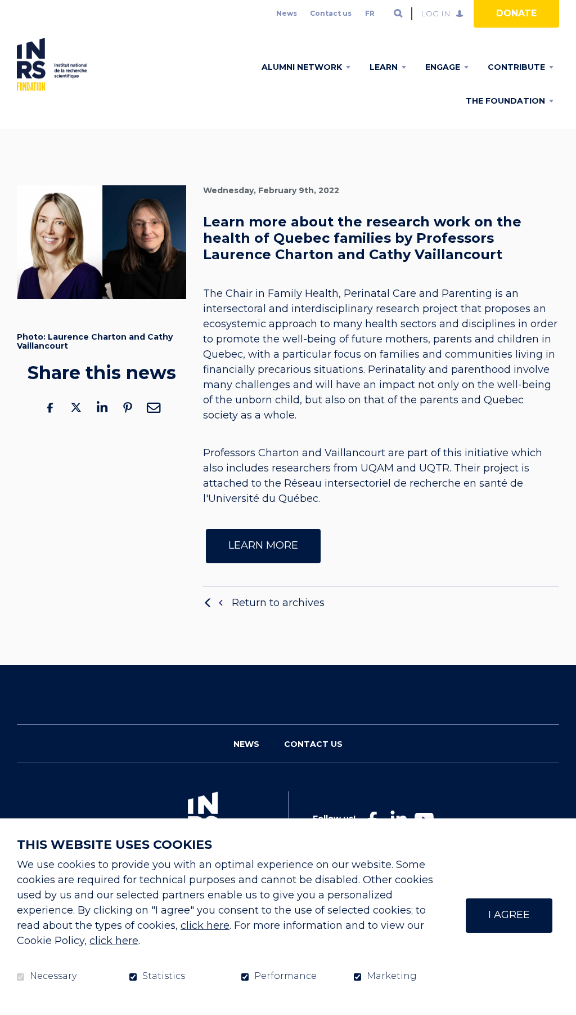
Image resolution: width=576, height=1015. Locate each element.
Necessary (53, 976)
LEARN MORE (263, 545)
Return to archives (278, 602)
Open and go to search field (398, 13)
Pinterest (127, 407)
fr (370, 13)
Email (153, 407)
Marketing (392, 976)
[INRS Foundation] (52, 64)
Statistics (163, 976)
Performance (285, 976)
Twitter (76, 407)
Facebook (50, 407)
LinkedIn (101, 407)
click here (205, 925)
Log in (436, 13)
